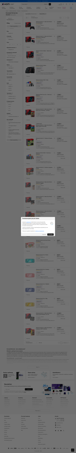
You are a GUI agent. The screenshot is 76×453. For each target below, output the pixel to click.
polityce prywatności (40, 231)
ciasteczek (28, 222)
